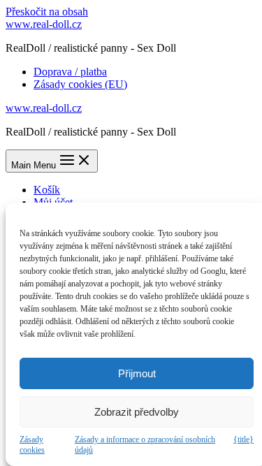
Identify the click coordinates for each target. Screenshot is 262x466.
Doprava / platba (70, 72)
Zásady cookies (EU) (80, 84)
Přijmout (137, 373)
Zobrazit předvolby (136, 412)
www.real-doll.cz (44, 24)
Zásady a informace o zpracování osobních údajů (145, 445)
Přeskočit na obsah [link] (47, 11)
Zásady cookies (32, 445)
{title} (243, 439)
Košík (47, 190)
